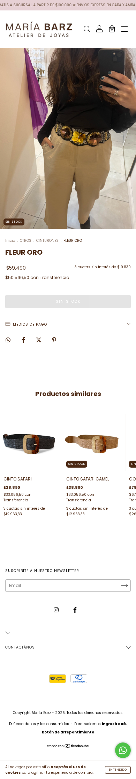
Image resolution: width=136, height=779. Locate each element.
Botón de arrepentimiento (68, 732)
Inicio (10, 240)
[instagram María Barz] (56, 610)
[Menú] (124, 30)
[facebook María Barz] (75, 610)
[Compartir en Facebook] (24, 340)
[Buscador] (86, 30)
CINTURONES (47, 240)
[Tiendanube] (68, 747)
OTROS (25, 240)
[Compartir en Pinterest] (54, 340)
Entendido (118, 770)
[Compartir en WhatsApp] (8, 340)
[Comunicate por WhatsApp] (123, 750)
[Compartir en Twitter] (39, 340)
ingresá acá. (114, 723)
